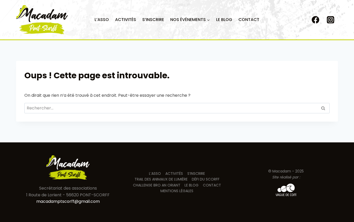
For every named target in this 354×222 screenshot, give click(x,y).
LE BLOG (224, 20)
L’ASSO (102, 20)
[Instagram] (330, 19)
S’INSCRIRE (153, 20)
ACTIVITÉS (125, 20)
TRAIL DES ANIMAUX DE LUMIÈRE (161, 179)
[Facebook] (315, 19)
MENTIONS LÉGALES (176, 190)
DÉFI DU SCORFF (206, 179)
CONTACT (248, 20)
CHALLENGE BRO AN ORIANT (156, 185)
